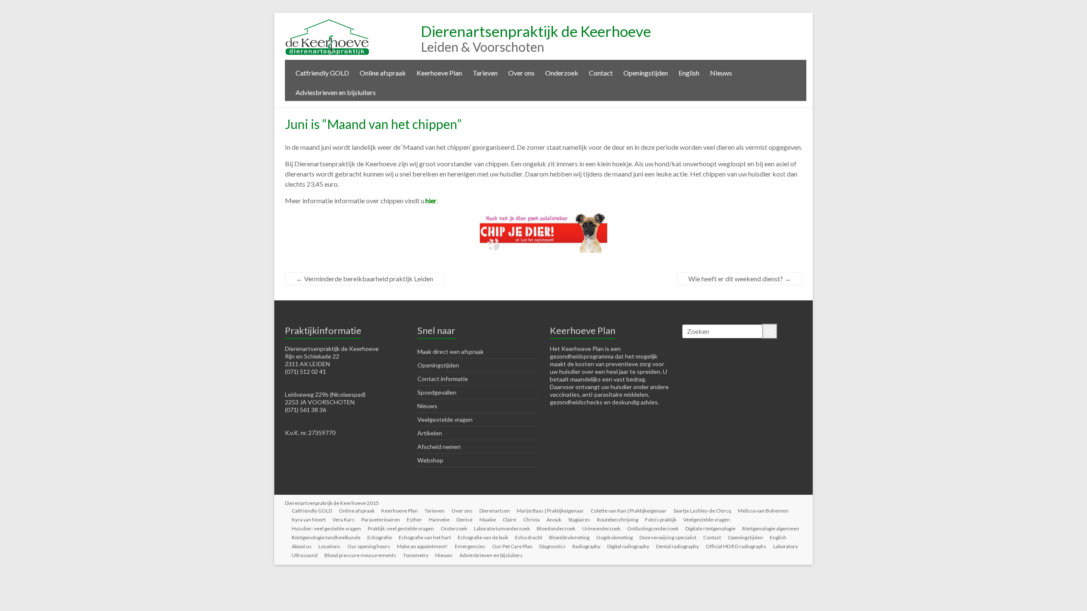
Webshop (430, 460)
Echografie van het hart (425, 537)
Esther (414, 519)
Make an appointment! (422, 546)
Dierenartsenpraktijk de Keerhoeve (536, 31)
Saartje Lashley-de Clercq (702, 510)
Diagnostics (552, 546)
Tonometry (415, 555)
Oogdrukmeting (614, 537)
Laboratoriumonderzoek (502, 528)
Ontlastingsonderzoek (653, 528)
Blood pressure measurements (360, 555)
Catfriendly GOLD (322, 73)
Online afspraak (383, 73)
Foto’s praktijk (660, 519)
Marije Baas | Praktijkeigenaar (550, 510)
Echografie (379, 537)
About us (302, 546)
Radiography (586, 546)
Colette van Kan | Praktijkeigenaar (629, 510)
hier (430, 200)
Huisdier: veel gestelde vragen (326, 528)
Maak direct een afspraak (450, 351)
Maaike (487, 519)
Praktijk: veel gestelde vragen (401, 528)
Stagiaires (579, 519)
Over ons (521, 73)
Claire (509, 519)
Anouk (553, 519)
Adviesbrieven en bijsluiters (336, 92)
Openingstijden (645, 73)
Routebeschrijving (617, 519)
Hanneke (439, 519)
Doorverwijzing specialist (667, 537)
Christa (531, 519)
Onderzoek (561, 73)
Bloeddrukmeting (569, 537)
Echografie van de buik (483, 537)
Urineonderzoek (601, 528)
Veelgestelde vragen (445, 419)
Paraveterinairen (380, 519)
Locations (329, 546)
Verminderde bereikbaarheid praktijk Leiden (364, 279)
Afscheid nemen (439, 446)
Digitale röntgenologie (710, 528)
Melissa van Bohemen (763, 510)
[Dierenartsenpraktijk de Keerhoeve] (327, 23)
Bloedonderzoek (556, 528)
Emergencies (470, 546)
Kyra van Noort (309, 519)
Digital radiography (628, 546)
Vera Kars (343, 519)
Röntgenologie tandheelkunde (326, 537)
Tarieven (485, 73)
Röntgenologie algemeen (770, 528)
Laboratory (785, 546)
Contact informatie (442, 378)
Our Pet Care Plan (512, 546)
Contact (601, 73)
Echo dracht (528, 537)
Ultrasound (305, 555)
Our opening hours (368, 546)
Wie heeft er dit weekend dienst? (739, 279)
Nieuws (721, 73)
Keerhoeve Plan (439, 73)
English (689, 73)
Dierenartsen (494, 510)
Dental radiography (677, 546)
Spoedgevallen (436, 392)
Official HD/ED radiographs (736, 546)
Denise (464, 519)
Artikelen (429, 433)
